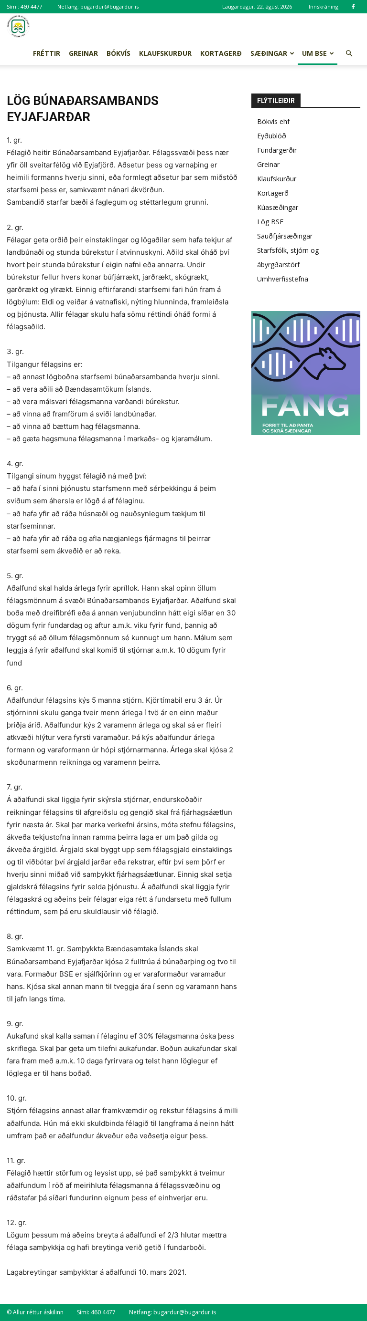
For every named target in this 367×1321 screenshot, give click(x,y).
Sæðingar (268, 53)
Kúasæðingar (277, 207)
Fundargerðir (277, 150)
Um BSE (314, 53)
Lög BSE (270, 221)
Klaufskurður (165, 53)
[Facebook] (353, 6)
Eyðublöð (271, 135)
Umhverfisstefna (282, 278)
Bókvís (118, 53)
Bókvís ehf (273, 121)
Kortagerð (221, 53)
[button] (348, 53)
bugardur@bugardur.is (109, 6)
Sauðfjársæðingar (285, 235)
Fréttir (46, 53)
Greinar (83, 53)
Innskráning (323, 6)
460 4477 (31, 6)
